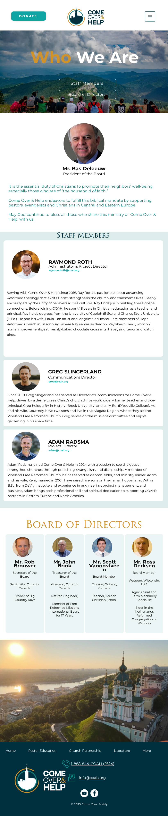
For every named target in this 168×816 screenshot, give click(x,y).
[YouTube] (84, 793)
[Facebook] (94, 793)
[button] (161, 737)
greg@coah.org (58, 381)
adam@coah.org (59, 450)
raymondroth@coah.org (64, 270)
